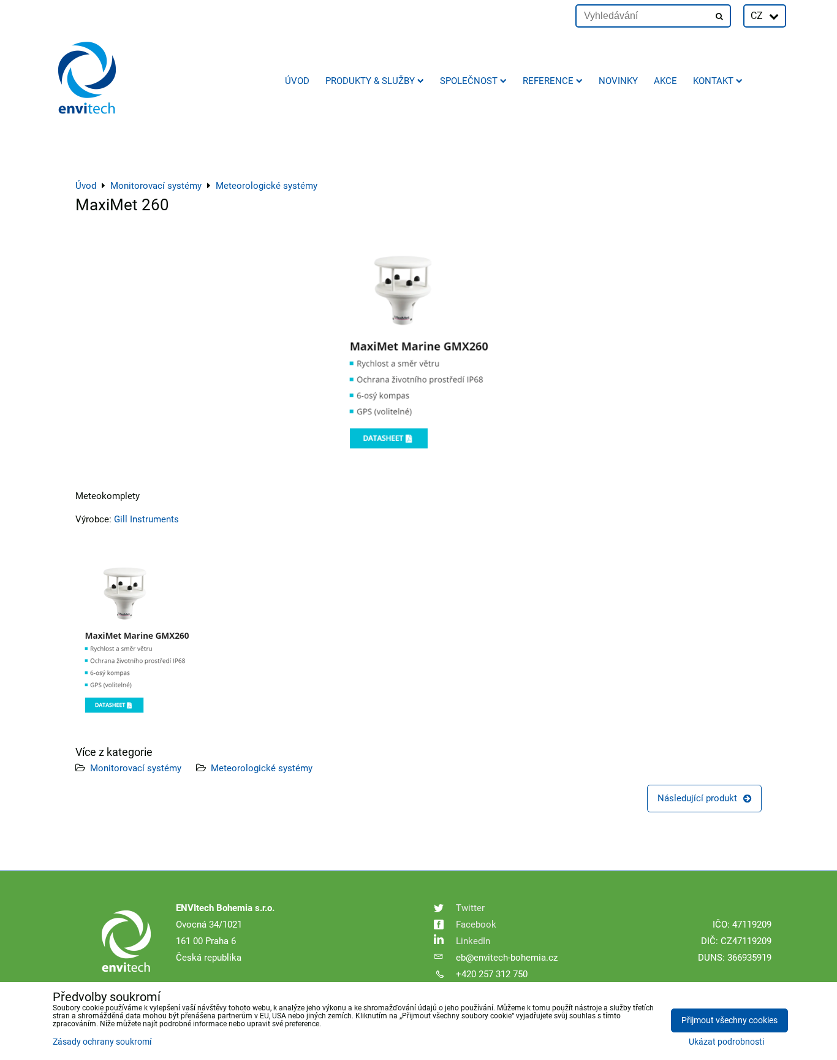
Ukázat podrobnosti (726, 1042)
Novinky (618, 80)
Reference (548, 80)
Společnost (469, 80)
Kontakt (713, 80)
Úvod (297, 80)
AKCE (665, 80)
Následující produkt (697, 798)
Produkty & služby (370, 80)
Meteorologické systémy (261, 768)
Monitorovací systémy (135, 768)
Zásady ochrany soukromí (102, 1042)
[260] (136, 727)
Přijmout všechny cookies (729, 1020)
